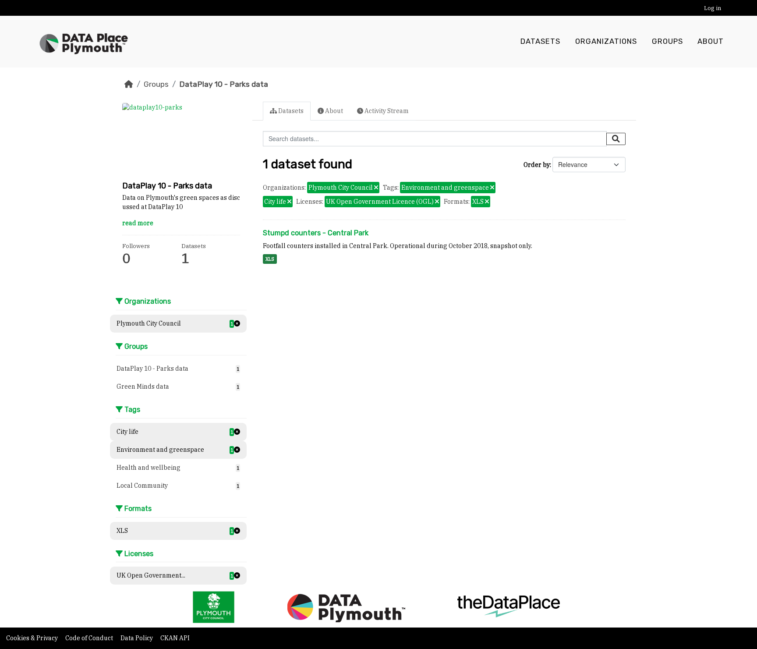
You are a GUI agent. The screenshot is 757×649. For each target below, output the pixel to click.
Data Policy (137, 638)
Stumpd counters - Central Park (315, 233)
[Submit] (616, 139)
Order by (537, 165)
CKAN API (175, 638)
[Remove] (376, 188)
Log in (712, 8)
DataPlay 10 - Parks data (223, 84)
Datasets (540, 41)
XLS (269, 259)
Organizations (606, 41)
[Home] (128, 84)
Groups (667, 41)
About (710, 41)
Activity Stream (386, 111)
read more (137, 223)
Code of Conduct (89, 638)
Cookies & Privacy (32, 638)
